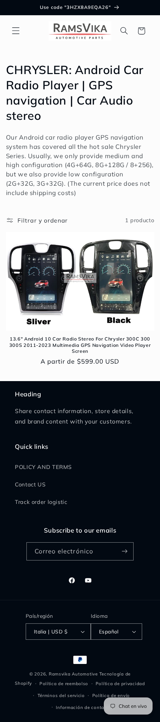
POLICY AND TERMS (43, 466)
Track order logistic (41, 501)
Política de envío (111, 695)
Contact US (30, 484)
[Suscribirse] (124, 551)
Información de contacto (83, 707)
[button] (15, 30)
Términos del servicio (61, 695)
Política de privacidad (120, 683)
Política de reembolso (63, 683)
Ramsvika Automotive (73, 674)
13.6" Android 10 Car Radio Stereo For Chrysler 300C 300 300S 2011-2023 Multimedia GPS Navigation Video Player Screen (80, 345)
